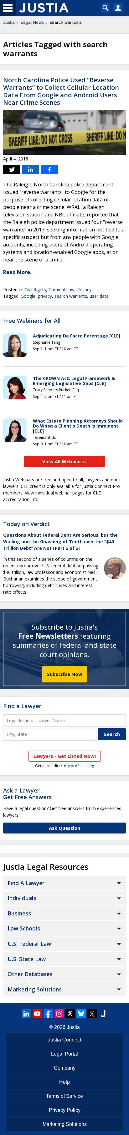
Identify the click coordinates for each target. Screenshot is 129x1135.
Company (64, 1068)
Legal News (32, 22)
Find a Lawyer (22, 706)
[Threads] (70, 1013)
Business (19, 913)
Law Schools (24, 928)
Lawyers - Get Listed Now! (65, 756)
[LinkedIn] (26, 1013)
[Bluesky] (81, 1013)
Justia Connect (64, 1039)
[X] (92, 1013)
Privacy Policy (64, 1110)
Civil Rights (35, 289)
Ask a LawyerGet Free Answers (27, 794)
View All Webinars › (64, 461)
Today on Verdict (26, 524)
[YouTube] (37, 1013)
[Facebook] (48, 1013)
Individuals (22, 898)
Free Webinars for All (32, 320)
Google (28, 296)
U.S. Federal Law (29, 943)
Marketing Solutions (35, 989)
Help (64, 1082)
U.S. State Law (27, 959)
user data (99, 296)
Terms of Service (64, 1096)
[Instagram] (59, 1013)
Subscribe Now (64, 674)
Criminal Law (62, 289)
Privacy (84, 289)
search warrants (70, 296)
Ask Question (64, 828)
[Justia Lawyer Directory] (103, 1013)
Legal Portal (64, 1053)
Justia (9, 22)
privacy (45, 296)
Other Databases (30, 974)
